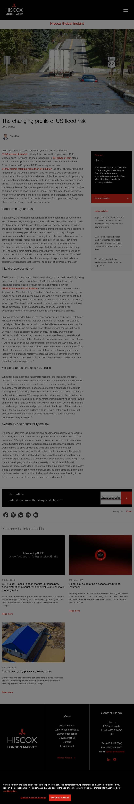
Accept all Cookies (60, 798)
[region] (67, 792)
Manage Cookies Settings (33, 798)
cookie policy (10, 791)
